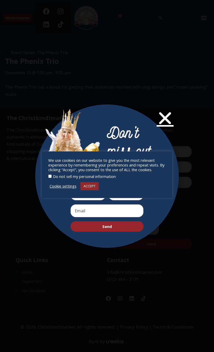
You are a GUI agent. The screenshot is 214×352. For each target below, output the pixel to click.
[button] (165, 118)
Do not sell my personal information (84, 176)
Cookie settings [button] (63, 186)
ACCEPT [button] (90, 186)
